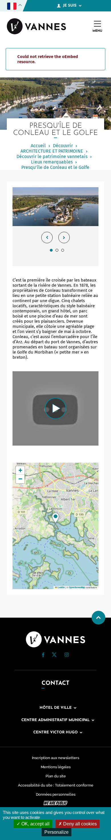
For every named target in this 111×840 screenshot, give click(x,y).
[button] (55, 518)
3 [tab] (62, 250)
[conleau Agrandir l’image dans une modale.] (55, 206)
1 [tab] (51, 250)
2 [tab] (57, 250)
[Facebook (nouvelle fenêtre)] (43, 656)
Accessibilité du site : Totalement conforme (55, 785)
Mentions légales (56, 767)
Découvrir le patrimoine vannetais (52, 156)
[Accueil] (36, 26)
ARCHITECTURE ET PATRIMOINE (51, 151)
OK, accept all (35, 823)
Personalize (56, 832)
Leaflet (61, 587)
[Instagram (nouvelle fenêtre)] (67, 655)
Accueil (38, 145)
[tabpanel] (55, 226)
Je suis (70, 5)
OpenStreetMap (77, 587)
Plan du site (56, 776)
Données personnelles (55, 794)
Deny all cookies (79, 823)
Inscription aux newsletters (55, 758)
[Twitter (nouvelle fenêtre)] (54, 655)
